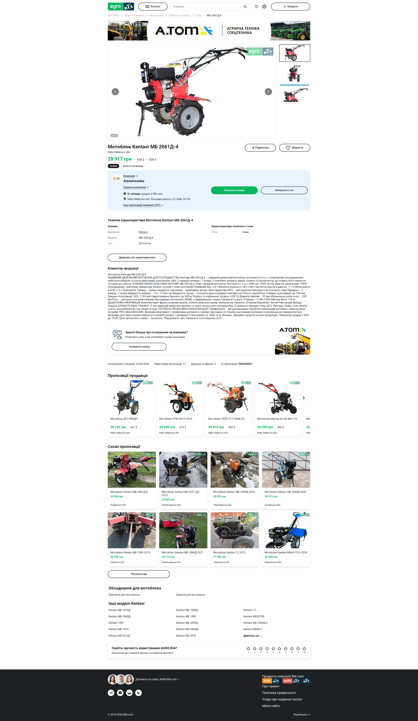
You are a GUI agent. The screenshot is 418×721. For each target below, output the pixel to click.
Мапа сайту (271, 706)
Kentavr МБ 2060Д (119, 616)
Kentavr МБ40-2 (252, 629)
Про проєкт (271, 686)
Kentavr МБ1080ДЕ (187, 629)
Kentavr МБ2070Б (253, 616)
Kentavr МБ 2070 (186, 635)
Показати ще (139, 574)
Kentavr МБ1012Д (119, 635)
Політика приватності (279, 693)
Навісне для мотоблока (190, 594)
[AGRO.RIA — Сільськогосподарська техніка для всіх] (123, 6)
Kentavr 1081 (116, 622)
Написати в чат (284, 190)
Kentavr (143, 232)
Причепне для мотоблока (124, 594)
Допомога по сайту (158, 679)
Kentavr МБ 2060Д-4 (255, 622)
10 (304, 652)
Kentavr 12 (249, 610)
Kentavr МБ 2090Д (187, 622)
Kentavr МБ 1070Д (119, 610)
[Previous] (114, 397)
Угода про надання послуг (282, 699)
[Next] (303, 397)
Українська (300, 714)
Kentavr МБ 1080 (186, 616)
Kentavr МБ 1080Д (187, 610)
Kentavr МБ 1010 (119, 629)
